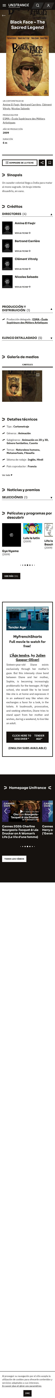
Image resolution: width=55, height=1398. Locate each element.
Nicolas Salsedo (20, 108)
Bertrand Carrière (31, 104)
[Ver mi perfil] (48, 6)
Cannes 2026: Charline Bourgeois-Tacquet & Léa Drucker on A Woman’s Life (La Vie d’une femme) (20, 832)
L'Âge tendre (19, 655)
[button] (38, 375)
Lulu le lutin (31, 538)
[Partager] (42, 163)
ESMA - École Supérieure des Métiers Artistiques (27, 321)
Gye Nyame (10, 551)
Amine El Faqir (11, 104)
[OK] (27, 1393)
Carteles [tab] (27, 364)
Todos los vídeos (14, 859)
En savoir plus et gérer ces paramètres (21, 1385)
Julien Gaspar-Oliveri (30, 657)
